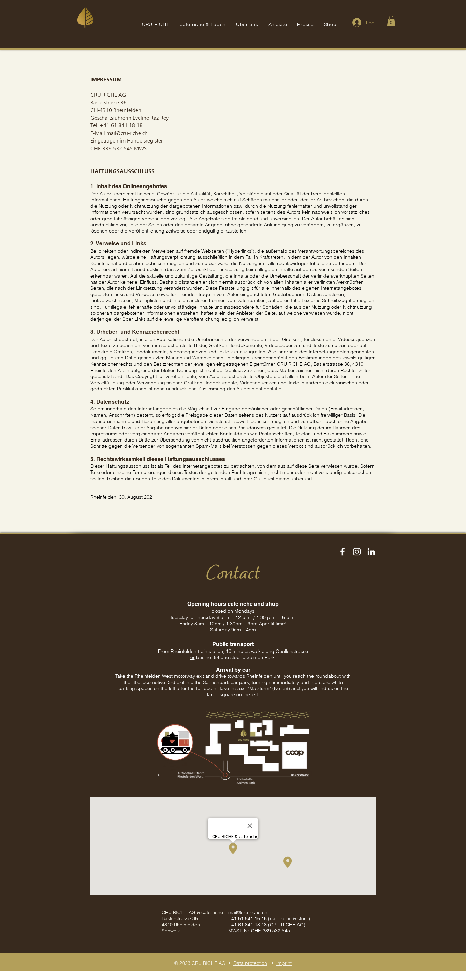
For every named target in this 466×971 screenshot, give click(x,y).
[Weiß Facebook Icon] (342, 552)
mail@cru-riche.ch (247, 912)
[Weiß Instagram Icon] (357, 552)
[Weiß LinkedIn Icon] (371, 552)
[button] (391, 21)
